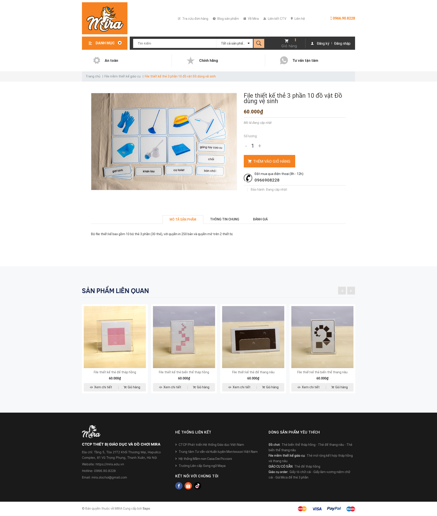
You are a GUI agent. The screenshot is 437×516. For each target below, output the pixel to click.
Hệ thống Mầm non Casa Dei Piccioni (205, 459)
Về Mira (253, 18)
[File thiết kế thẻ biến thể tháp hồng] (184, 337)
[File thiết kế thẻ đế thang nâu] (253, 337)
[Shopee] (188, 485)
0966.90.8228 (343, 18)
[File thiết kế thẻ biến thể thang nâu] (322, 337)
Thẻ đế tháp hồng (307, 466)
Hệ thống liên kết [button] (193, 432)
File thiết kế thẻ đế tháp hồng (115, 372)
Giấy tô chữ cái (300, 472)
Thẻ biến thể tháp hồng (298, 444)
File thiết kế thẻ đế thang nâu (253, 372)
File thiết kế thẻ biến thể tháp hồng (184, 372)
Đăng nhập (342, 43)
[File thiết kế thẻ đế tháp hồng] (115, 337)
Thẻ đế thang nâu (331, 444)
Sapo (146, 508)
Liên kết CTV (276, 18)
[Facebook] (179, 485)
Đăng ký (323, 43)
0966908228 (266, 180)
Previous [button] (342, 291)
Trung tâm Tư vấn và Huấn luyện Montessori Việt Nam (218, 452)
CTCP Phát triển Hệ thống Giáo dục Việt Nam (211, 444)
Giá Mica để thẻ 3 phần (291, 477)
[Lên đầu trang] (431, 489)
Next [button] (351, 291)
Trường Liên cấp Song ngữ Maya (202, 466)
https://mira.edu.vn (110, 464)
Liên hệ (299, 18)
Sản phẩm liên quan (115, 290)
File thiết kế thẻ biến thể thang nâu (322, 372)
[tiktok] (197, 485)
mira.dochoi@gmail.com (109, 477)
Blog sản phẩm (228, 18)
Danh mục (106, 43)
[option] (115, 351)
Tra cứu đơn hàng (195, 18)
